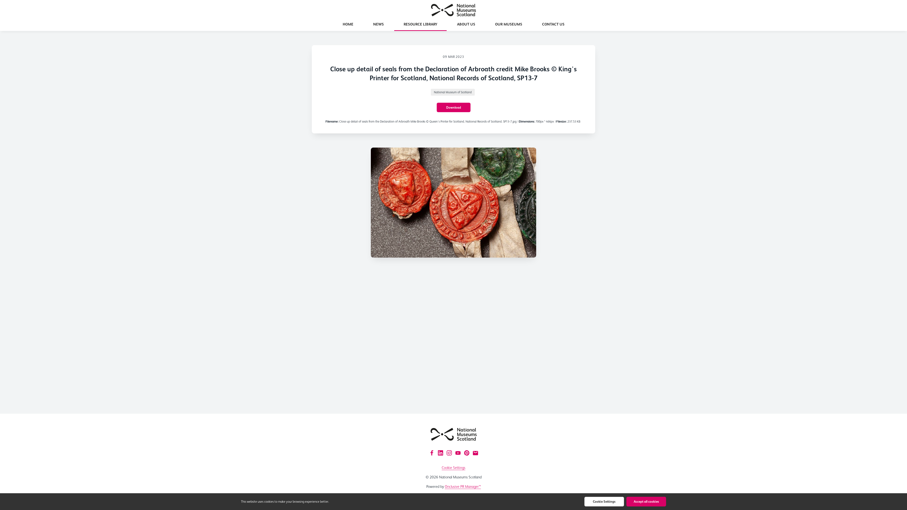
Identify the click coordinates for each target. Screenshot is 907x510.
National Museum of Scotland (453, 92)
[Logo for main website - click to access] (454, 434)
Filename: (331, 121)
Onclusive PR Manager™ (463, 486)
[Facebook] (431, 452)
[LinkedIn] (440, 452)
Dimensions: (527, 121)
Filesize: (561, 121)
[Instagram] (449, 452)
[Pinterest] (466, 452)
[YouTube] (458, 452)
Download (453, 107)
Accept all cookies (646, 501)
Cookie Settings (453, 467)
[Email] (475, 452)
